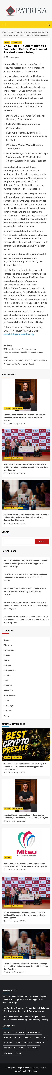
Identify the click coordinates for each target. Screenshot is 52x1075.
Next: (25, 360)
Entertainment (10, 650)
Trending (7, 711)
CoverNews (20, 1071)
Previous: (23, 349)
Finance (7, 655)
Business (7, 408)
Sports (6, 701)
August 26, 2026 (20, 523)
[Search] (48, 24)
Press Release (16, 42)
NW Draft (8, 685)
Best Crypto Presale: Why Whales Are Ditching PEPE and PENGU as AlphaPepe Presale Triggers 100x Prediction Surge (26, 563)
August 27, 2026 (20, 424)
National (7, 675)
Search (5, 532)
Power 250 (8, 690)
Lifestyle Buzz (9, 670)
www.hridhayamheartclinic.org (19, 334)
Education (8, 645)
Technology (8, 706)
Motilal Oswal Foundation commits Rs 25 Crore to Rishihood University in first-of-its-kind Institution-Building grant (26, 467)
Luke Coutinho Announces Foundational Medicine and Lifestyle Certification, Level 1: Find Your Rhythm (25, 417)
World (6, 716)
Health (7, 42)
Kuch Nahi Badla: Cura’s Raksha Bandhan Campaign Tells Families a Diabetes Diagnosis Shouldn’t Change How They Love (26, 517)
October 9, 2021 (13, 57)
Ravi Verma (9, 424)
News (6, 680)
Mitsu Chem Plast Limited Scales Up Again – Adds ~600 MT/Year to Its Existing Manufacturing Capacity (25, 591)
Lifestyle (7, 665)
